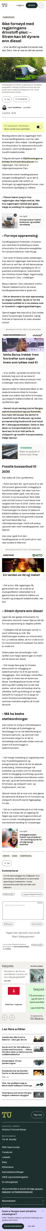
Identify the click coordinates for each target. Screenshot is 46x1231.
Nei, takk (31, 1226)
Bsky (4, 1162)
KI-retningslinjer (10, 1182)
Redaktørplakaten (23, 1192)
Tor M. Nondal (9, 1139)
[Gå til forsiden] (4, 5)
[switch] (39, 126)
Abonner (31, 5)
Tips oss (37, 1115)
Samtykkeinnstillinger (13, 1172)
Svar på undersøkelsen (13, 1226)
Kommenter (22, 99)
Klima (14, 856)
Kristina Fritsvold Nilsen (14, 1129)
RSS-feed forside (11, 1147)
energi (6, 856)
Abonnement (8, 1201)
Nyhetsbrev (8, 1167)
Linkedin (6, 1157)
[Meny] (41, 5)
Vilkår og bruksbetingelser (15, 1177)
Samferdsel (8, 17)
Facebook (7, 1152)
